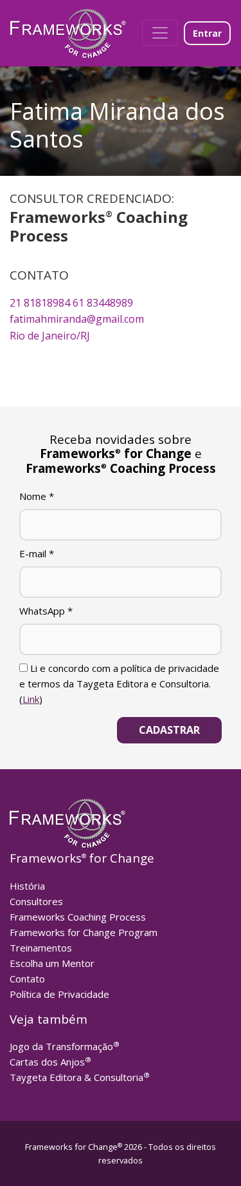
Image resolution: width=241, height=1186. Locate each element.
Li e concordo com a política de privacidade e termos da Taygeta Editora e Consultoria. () (119, 683)
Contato (27, 978)
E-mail (36, 553)
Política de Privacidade (59, 994)
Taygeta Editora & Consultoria (80, 1077)
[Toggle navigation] (160, 33)
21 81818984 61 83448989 (71, 303)
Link (30, 699)
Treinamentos (41, 947)
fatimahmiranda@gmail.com (77, 319)
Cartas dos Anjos (50, 1061)
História (27, 885)
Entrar (207, 33)
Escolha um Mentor (52, 963)
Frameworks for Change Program (83, 932)
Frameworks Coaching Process (78, 916)
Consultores (36, 901)
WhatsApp (46, 610)
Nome (36, 496)
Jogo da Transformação (65, 1046)
